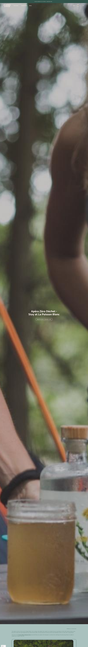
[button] (80, 5)
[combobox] (3, 646)
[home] (7, 5)
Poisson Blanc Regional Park (24, 634)
